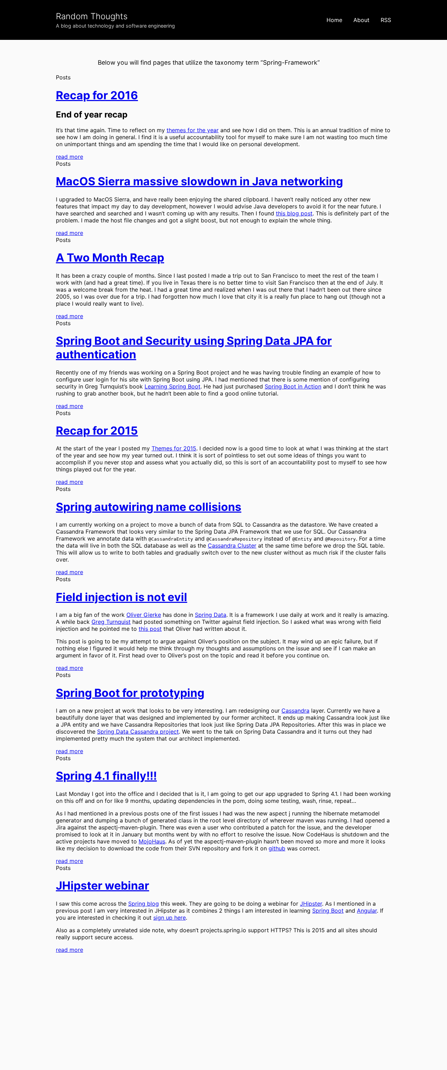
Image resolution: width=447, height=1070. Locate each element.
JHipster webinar (102, 885)
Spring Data (210, 614)
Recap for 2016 (97, 95)
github (277, 848)
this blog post (294, 213)
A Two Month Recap (110, 257)
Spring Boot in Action (293, 386)
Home (334, 19)
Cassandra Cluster (232, 545)
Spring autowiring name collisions (148, 507)
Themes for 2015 (174, 448)
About (361, 19)
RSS (386, 19)
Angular (367, 910)
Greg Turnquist (111, 621)
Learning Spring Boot (172, 386)
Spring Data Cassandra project (138, 731)
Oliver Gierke (143, 614)
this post (150, 628)
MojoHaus (152, 841)
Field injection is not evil (121, 597)
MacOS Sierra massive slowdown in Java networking (199, 181)
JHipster (311, 903)
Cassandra (295, 710)
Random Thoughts (91, 16)
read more (69, 156)
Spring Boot (328, 910)
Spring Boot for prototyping (130, 693)
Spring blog (143, 903)
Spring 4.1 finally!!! (106, 776)
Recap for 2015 (97, 430)
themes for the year (193, 130)
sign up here (169, 917)
